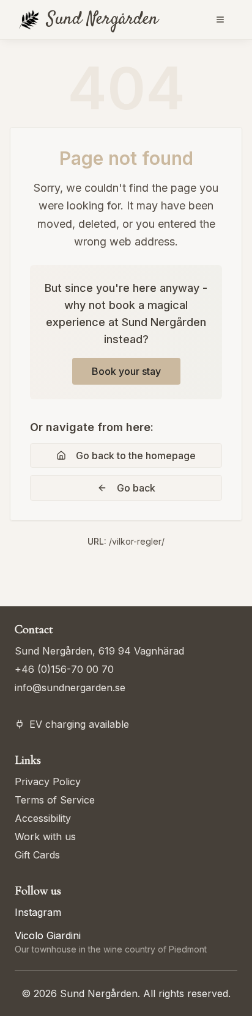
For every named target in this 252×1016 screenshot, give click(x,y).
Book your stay (126, 371)
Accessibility (43, 818)
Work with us (45, 836)
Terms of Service (55, 800)
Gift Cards (37, 855)
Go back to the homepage (136, 455)
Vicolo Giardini (48, 935)
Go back (136, 488)
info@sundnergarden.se (70, 687)
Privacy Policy (48, 781)
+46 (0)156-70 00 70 (64, 669)
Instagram (38, 912)
